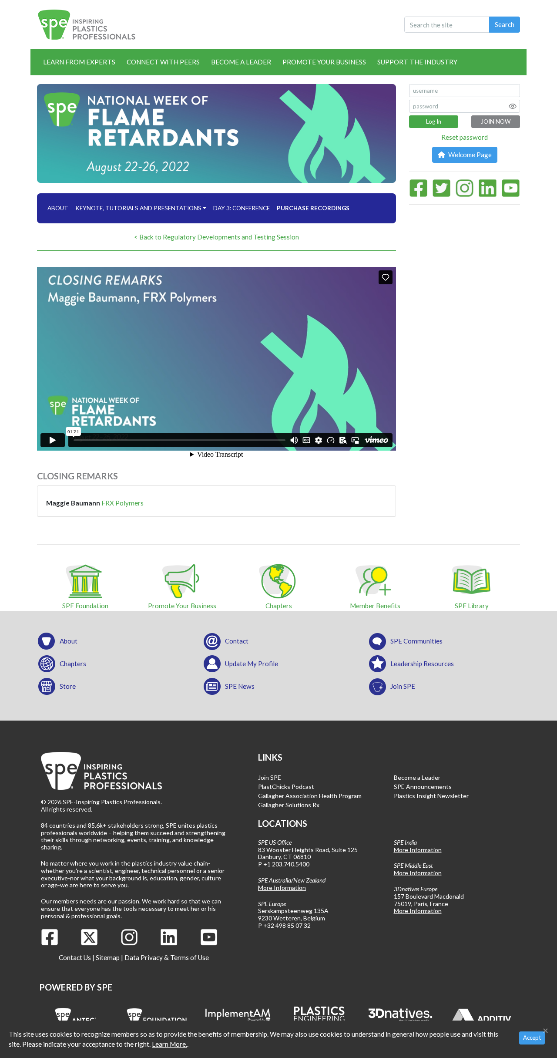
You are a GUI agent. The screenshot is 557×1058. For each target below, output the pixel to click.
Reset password (464, 137)
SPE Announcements (423, 786)
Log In (433, 121)
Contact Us (75, 957)
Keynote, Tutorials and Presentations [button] (138, 208)
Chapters (73, 663)
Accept (532, 1037)
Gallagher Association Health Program (310, 795)
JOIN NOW (495, 121)
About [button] (57, 208)
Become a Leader (241, 62)
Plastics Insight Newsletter (431, 795)
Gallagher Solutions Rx (288, 805)
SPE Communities (416, 641)
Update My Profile (251, 663)
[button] (313, 208)
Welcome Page (469, 154)
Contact (236, 641)
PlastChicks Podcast (286, 786)
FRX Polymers (122, 503)
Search (504, 24)
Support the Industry (417, 62)
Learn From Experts (79, 62)
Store (68, 686)
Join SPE (402, 686)
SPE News (240, 686)
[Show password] (512, 106)
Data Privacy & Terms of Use (166, 957)
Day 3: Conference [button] (241, 208)
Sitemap (108, 957)
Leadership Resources (422, 663)
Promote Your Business (324, 62)
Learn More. (169, 1044)
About (68, 641)
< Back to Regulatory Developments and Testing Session (216, 237)
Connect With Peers (163, 62)
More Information (282, 887)
